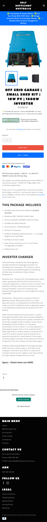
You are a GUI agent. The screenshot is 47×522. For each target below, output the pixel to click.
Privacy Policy (7, 504)
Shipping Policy (8, 497)
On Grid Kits (7, 432)
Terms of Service (8, 494)
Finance (5, 443)
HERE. (30, 362)
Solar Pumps (7, 436)
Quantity (5, 135)
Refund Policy (7, 501)
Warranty (5, 508)
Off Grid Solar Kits (9, 429)
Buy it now (23, 155)
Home (4, 425)
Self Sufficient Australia (23, 5)
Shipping (19, 129)
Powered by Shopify (29, 515)
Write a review (23, 399)
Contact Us (6, 439)
